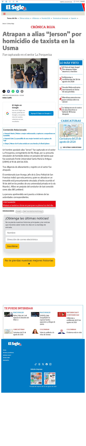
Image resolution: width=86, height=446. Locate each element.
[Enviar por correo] (22, 91)
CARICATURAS (71, 120)
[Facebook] (14, 2)
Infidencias (35, 18)
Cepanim (73, 18)
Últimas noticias (24, 18)
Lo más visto (69, 62)
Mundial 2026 (46, 18)
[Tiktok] (36, 364)
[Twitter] (4, 91)
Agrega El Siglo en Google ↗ (41, 113)
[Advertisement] (29, 286)
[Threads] (7, 2)
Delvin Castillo (7, 98)
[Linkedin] (17, 91)
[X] (10, 2)
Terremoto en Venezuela (60, 18)
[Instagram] (17, 2)
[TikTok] (3, 2)
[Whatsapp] (13, 91)
